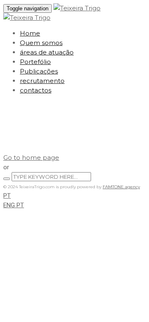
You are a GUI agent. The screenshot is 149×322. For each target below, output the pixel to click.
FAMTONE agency (121, 186)
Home (30, 33)
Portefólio (35, 62)
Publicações (39, 71)
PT (7, 195)
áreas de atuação (47, 52)
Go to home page (31, 157)
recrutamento (42, 81)
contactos (35, 90)
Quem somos (41, 43)
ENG (10, 205)
